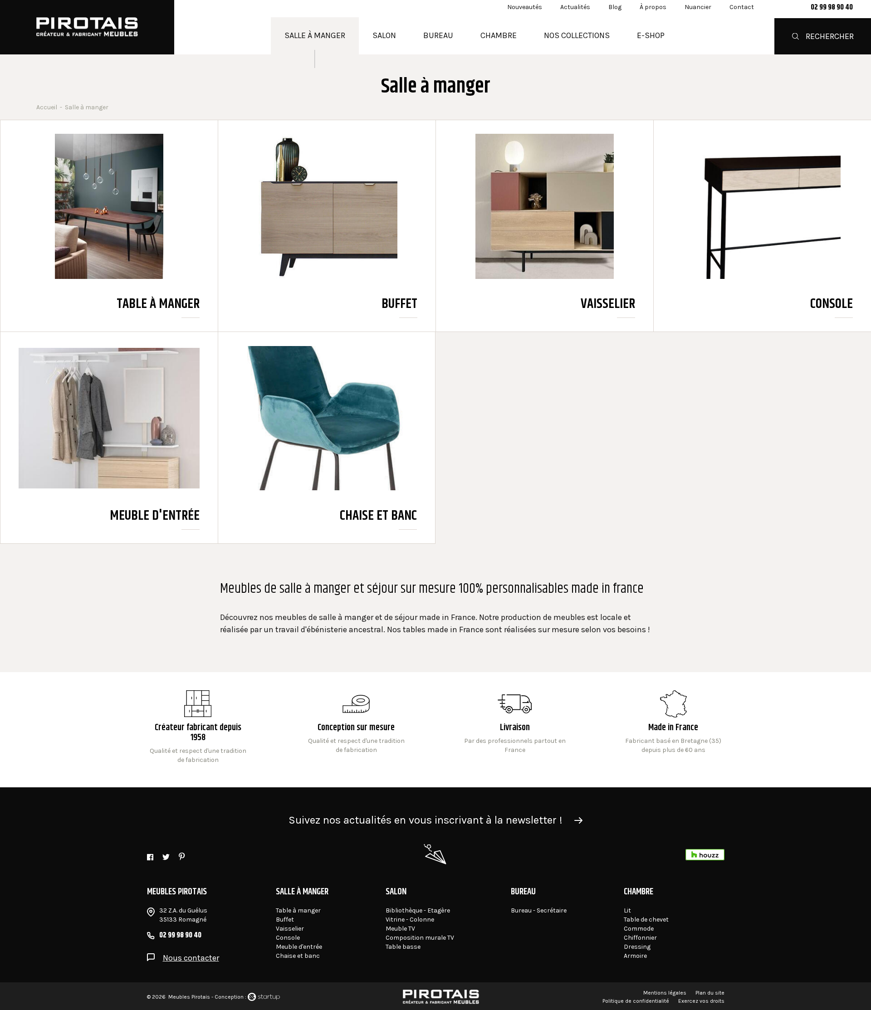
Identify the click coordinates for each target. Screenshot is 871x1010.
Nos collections (577, 35)
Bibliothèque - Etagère (418, 910)
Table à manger (109, 226)
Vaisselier (544, 226)
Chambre (498, 35)
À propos (653, 7)
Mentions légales (664, 993)
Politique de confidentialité (635, 1001)
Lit (627, 910)
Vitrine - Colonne (410, 919)
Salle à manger (314, 35)
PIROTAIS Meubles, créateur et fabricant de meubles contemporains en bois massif (87, 27)
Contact (741, 7)
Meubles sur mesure (356, 727)
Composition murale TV (420, 938)
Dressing (637, 947)
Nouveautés (524, 7)
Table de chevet (646, 919)
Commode (639, 928)
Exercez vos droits (701, 1001)
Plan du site (709, 993)
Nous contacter (191, 958)
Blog (614, 7)
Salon (384, 35)
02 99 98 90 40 (832, 7)
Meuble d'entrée (109, 437)
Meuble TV (400, 928)
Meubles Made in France (673, 727)
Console (762, 226)
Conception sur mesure (515, 727)
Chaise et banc (326, 437)
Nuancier (698, 7)
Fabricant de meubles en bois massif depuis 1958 (198, 727)
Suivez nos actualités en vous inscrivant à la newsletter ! (426, 820)
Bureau (438, 35)
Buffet (327, 226)
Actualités (575, 7)
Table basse (403, 947)
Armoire (635, 956)
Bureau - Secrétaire (539, 910)
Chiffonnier (640, 938)
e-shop (651, 35)
